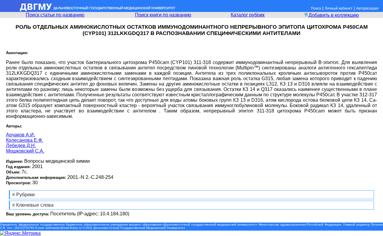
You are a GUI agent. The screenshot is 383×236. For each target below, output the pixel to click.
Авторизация (367, 8)
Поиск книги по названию (163, 14)
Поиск (316, 8)
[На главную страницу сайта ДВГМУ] (88, 10)
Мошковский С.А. (25, 150)
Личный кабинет (338, 8)
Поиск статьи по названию (55, 14)
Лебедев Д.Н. (21, 145)
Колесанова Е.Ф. (24, 140)
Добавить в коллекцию (333, 15)
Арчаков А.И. (20, 134)
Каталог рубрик (248, 14)
